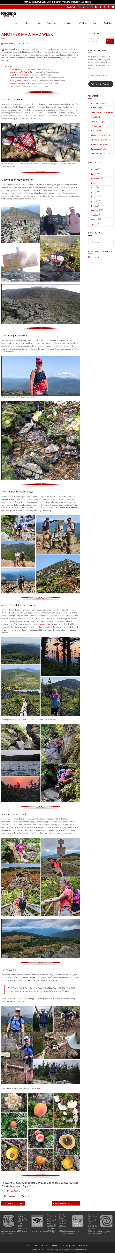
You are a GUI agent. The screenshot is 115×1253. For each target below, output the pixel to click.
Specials (94, 219)
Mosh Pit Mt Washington (100, 135)
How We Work (84, 1245)
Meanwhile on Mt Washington (21, 72)
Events (93, 174)
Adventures (51, 23)
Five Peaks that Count (99, 103)
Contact (28, 1245)
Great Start (95, 117)
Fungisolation (15, 86)
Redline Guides (16, 58)
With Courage (96, 108)
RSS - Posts (94, 257)
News (93, 201)
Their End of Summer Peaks (102, 112)
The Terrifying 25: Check (100, 153)
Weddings (83, 23)
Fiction (93, 183)
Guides (94, 192)
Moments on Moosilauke (19, 83)
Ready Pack (61, 2)
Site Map (55, 1245)
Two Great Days (97, 121)
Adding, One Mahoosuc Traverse (23, 80)
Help (94, 23)
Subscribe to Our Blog (101, 84)
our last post (46, 52)
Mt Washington (36, 190)
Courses (94, 169)
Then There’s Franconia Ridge (21, 77)
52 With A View (16, 830)
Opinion (94, 215)
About (27, 23)
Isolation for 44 (97, 130)
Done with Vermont (17, 69)
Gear (93, 188)
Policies (65, 1245)
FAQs (73, 1245)
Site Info (45, 1245)
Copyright (32, 1250)
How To (94, 197)
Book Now (108, 23)
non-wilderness (46, 624)
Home (17, 23)
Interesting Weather (99, 149)
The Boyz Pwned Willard (100, 140)
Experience (95, 178)
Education (67, 23)
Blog (39, 23)
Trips (27, 44)
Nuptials (94, 206)
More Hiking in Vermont (19, 75)
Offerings (95, 210)
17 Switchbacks (97, 126)
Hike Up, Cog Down (99, 144)
